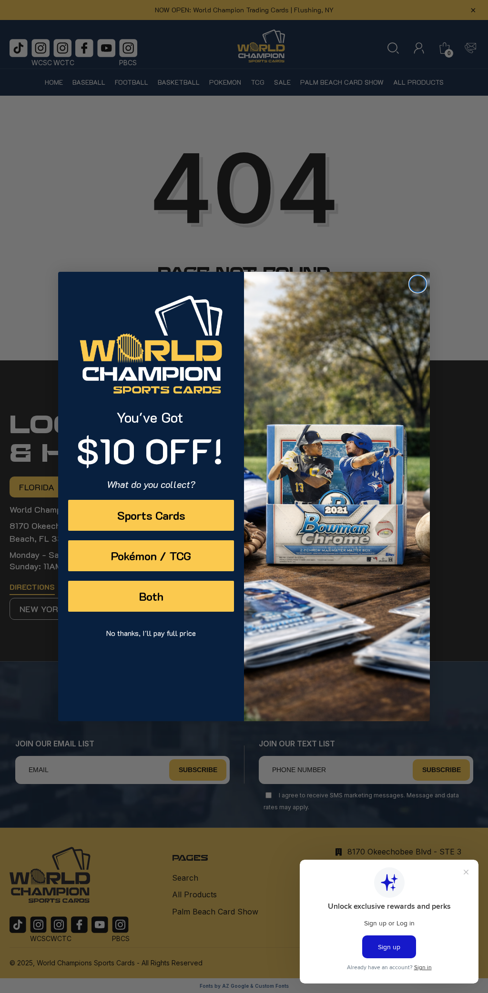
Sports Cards (151, 515)
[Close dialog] (417, 284)
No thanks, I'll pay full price (151, 633)
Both (151, 596)
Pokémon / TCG (151, 555)
